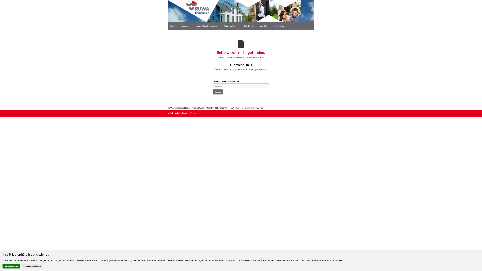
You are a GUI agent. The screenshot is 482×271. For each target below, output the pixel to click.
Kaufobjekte (229, 26)
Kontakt (264, 69)
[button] (185, 26)
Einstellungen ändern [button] (32, 266)
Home (172, 26)
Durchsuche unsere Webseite (226, 81)
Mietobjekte (248, 26)
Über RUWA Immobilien (224, 69)
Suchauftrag (279, 26)
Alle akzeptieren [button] (11, 266)
